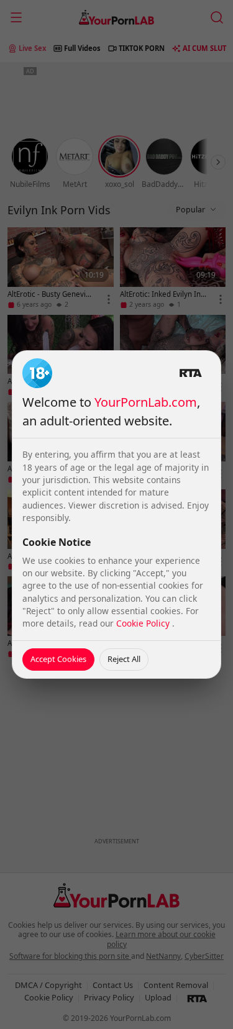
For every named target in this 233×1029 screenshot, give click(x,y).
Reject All (123, 658)
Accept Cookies (58, 658)
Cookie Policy (144, 623)
